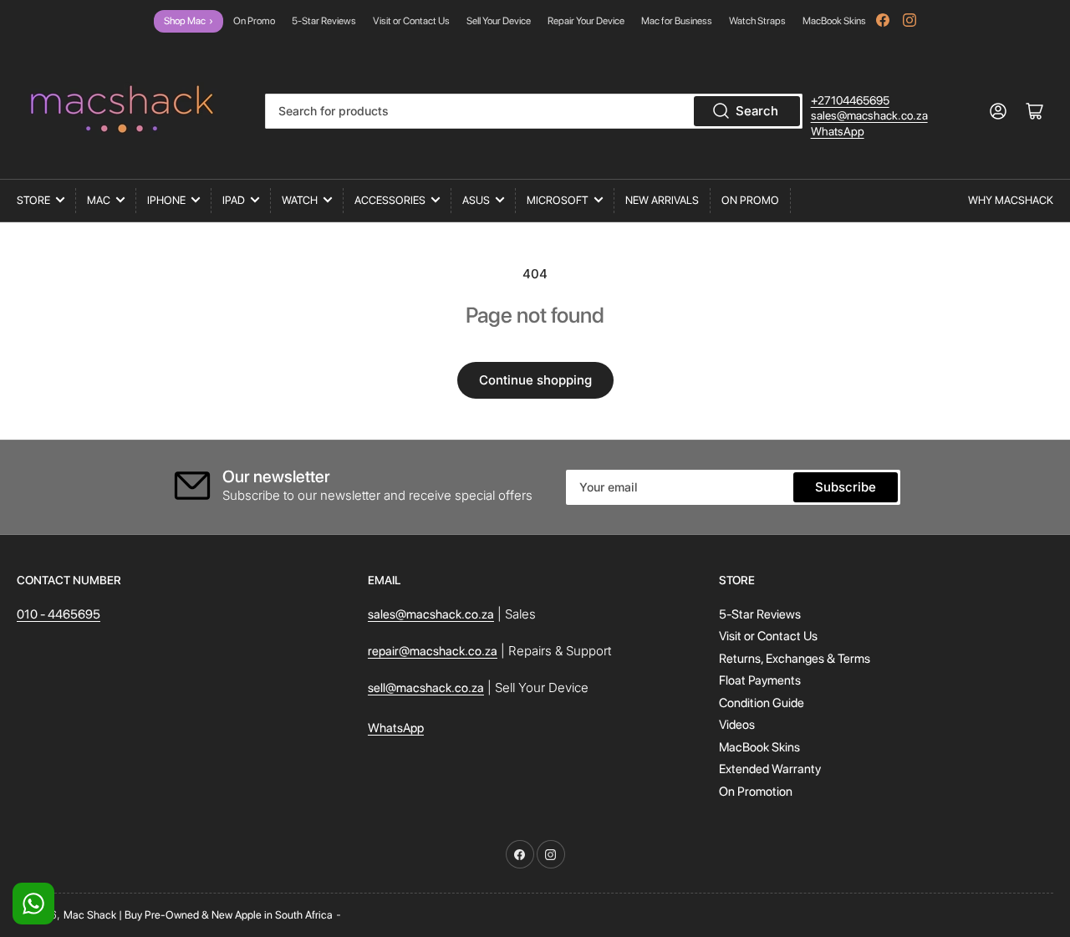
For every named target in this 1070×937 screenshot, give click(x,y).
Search (757, 111)
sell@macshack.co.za (426, 687)
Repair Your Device (586, 21)
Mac (98, 200)
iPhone (166, 200)
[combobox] (533, 111)
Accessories (389, 200)
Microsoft (557, 200)
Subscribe (845, 487)
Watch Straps (757, 21)
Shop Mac (188, 21)
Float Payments (760, 680)
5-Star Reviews (324, 21)
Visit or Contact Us (411, 21)
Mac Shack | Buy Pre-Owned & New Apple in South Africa (198, 915)
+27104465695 (850, 100)
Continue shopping (535, 380)
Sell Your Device (498, 21)
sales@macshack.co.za (869, 115)
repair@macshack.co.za (432, 651)
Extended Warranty (770, 769)
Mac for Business (676, 21)
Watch (300, 200)
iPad (233, 200)
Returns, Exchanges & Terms (794, 658)
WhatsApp (837, 131)
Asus (476, 200)
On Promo (254, 21)
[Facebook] (882, 20)
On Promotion (755, 791)
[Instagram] (909, 20)
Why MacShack (1010, 200)
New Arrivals (662, 200)
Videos (737, 724)
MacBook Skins (834, 21)
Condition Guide (761, 702)
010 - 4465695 (58, 614)
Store (33, 200)
